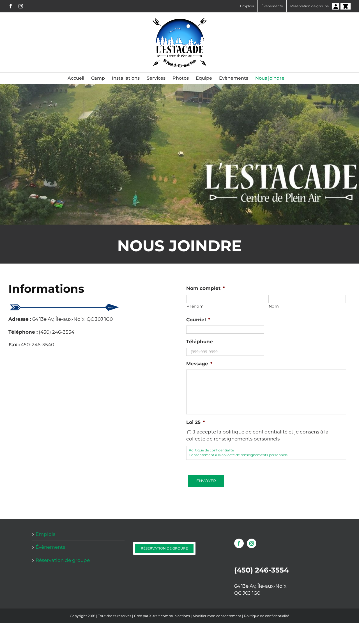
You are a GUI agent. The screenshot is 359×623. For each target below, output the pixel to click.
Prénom (195, 306)
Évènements (50, 547)
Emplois (45, 534)
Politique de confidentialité (211, 450)
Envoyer (206, 480)
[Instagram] (251, 543)
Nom (274, 306)
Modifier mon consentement (217, 616)
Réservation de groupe (63, 560)
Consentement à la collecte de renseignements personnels (238, 455)
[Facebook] (239, 543)
